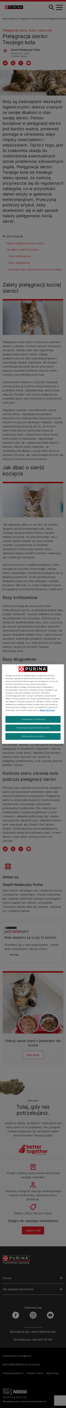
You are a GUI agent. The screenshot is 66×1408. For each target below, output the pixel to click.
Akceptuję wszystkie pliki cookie (33, 728)
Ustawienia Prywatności (33, 719)
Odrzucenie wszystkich (33, 736)
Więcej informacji (47, 710)
